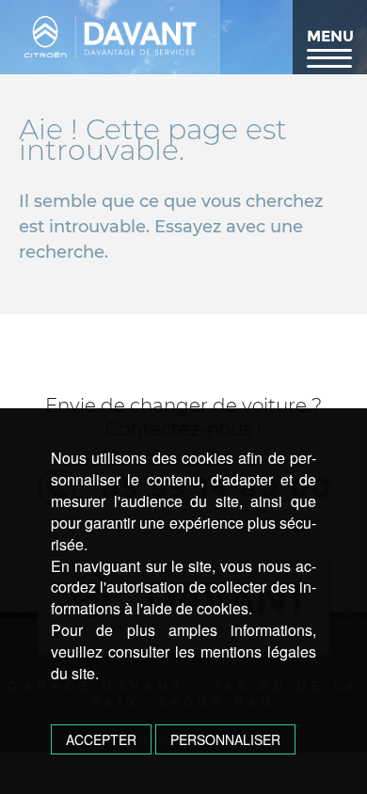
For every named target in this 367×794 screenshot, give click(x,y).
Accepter (101, 739)
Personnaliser (225, 739)
